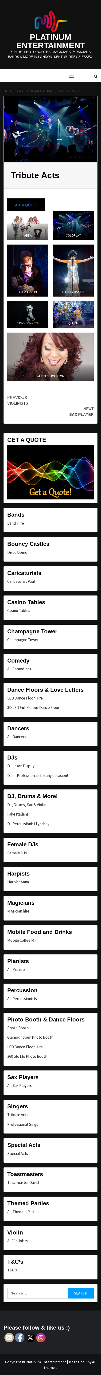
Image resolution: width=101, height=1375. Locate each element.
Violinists (17, 400)
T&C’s (12, 1270)
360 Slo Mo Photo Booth (27, 1056)
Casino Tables (18, 610)
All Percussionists (22, 998)
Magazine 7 (78, 1361)
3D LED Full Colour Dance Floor (33, 707)
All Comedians (19, 668)
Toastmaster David (23, 1182)
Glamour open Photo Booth (30, 1037)
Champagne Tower (23, 639)
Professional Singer (23, 1124)
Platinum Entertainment (50, 41)
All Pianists (16, 969)
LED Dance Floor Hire (25, 698)
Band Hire (15, 523)
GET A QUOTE (26, 205)
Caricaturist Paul (21, 581)
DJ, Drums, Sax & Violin (26, 804)
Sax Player (81, 412)
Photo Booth (18, 1027)
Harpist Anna (18, 882)
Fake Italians (17, 814)
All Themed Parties (23, 1211)
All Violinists (17, 1240)
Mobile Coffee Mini (22, 940)
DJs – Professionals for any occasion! (37, 775)
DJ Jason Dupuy (21, 765)
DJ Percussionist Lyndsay (28, 823)
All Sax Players (19, 1085)
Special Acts (17, 1153)
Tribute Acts (17, 1114)
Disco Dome (17, 552)
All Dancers (16, 736)
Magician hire (18, 911)
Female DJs (17, 853)
